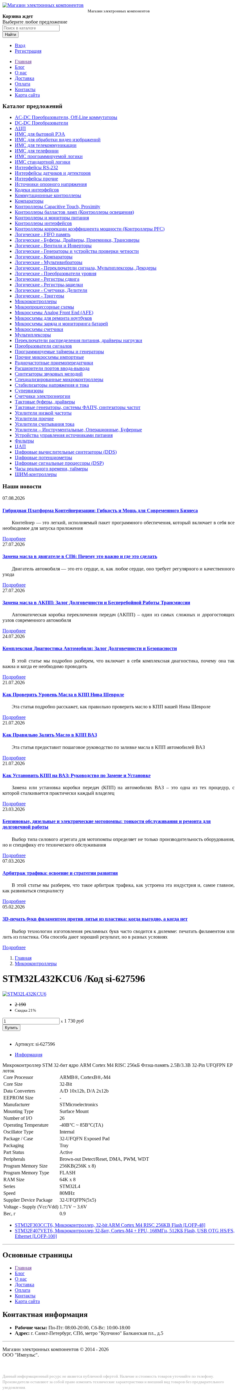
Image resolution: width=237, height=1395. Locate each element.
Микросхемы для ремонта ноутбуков (53, 318)
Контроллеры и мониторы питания (52, 217)
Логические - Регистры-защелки (49, 284)
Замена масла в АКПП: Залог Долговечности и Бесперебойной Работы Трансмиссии (96, 602)
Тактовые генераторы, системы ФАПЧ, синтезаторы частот (77, 407)
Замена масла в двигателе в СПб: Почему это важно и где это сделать (79, 556)
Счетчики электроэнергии (42, 396)
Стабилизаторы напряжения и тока (52, 385)
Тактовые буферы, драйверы (45, 401)
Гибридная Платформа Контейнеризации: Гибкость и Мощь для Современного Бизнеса (100, 510)
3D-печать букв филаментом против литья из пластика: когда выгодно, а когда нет (95, 919)
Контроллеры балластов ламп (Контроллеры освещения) (74, 212)
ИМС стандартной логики (42, 162)
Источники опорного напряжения (51, 184)
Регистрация (28, 51)
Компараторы (29, 201)
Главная (23, 61)
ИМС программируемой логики (49, 156)
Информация (28, 1054)
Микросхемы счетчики (39, 329)
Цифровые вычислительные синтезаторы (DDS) (66, 452)
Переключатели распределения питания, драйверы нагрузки (78, 340)
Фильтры (24, 440)
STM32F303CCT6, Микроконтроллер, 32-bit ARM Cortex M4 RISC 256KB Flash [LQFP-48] (110, 1225)
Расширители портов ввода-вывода (52, 368)
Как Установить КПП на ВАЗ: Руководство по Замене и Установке (76, 775)
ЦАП (20, 446)
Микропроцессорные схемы (44, 307)
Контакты (25, 89)
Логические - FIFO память (42, 234)
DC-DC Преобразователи (41, 122)
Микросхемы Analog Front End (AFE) (54, 312)
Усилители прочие (34, 418)
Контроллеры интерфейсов (43, 223)
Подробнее (14, 538)
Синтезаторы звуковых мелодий (49, 373)
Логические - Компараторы (44, 256)
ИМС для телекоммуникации (46, 145)
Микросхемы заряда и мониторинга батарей (61, 323)
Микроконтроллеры (36, 301)
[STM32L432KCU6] (24, 994)
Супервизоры (29, 390)
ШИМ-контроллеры (36, 474)
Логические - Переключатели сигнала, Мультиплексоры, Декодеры (85, 268)
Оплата (22, 83)
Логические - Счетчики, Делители (51, 290)
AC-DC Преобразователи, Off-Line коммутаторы (66, 117)
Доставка (24, 78)
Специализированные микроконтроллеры (59, 379)
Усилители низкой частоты (43, 413)
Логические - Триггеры (39, 295)
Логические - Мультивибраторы (48, 262)
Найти (10, 34)
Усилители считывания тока (44, 424)
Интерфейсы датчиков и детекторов (53, 173)
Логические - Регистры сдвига (47, 279)
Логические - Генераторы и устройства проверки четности (77, 251)
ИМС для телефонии (37, 150)
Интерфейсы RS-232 (36, 167)
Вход (20, 45)
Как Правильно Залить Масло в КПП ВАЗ (49, 734)
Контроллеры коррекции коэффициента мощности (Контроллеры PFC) (89, 228)
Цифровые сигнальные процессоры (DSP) (59, 463)
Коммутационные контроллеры (48, 195)
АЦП (20, 128)
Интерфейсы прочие (36, 178)
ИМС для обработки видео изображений (58, 139)
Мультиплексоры (33, 334)
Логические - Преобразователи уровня (55, 273)
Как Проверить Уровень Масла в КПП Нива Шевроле (63, 694)
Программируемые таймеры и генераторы (59, 351)
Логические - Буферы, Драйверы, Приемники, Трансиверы (77, 240)
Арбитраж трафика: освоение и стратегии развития (60, 873)
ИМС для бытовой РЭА (40, 134)
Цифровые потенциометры (43, 457)
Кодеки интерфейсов (37, 189)
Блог (20, 67)
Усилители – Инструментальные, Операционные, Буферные (78, 429)
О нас (21, 72)
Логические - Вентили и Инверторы (53, 245)
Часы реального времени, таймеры (51, 468)
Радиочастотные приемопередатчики (54, 362)
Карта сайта (27, 95)
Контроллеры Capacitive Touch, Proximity (57, 206)
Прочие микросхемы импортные (49, 357)
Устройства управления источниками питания (64, 435)
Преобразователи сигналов (43, 346)
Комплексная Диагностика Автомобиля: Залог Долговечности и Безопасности (89, 648)
